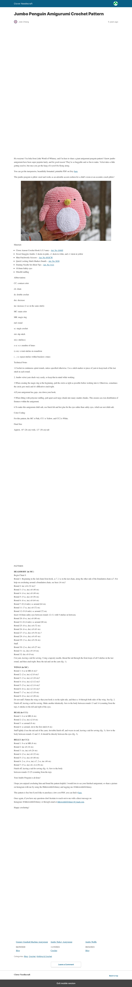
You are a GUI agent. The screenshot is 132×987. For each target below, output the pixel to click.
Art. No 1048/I (57, 250)
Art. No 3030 (53, 261)
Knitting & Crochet (44, 956)
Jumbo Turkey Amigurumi (61, 942)
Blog (18, 950)
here (76, 171)
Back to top (113, 976)
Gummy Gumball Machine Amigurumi (32, 942)
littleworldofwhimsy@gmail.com (70, 801)
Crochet (54, 950)
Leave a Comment (66, 964)
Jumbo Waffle (91, 942)
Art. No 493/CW (46, 257)
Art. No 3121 (48, 264)
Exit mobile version (66, 983)
